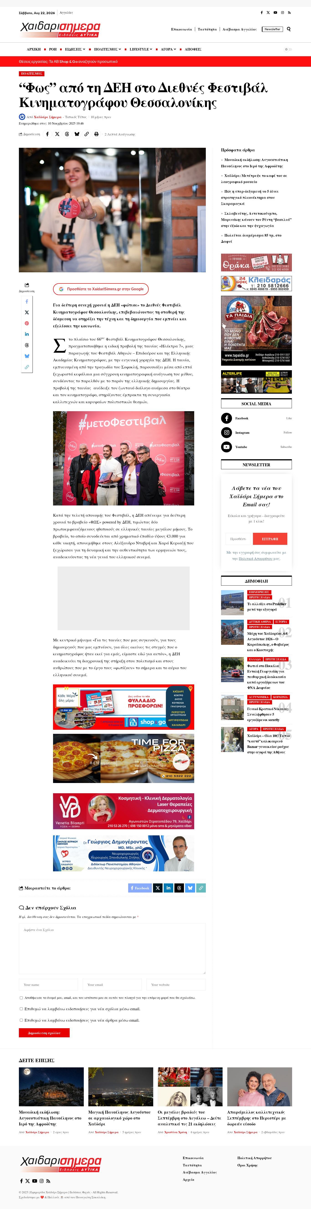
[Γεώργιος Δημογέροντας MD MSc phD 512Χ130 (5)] (123, 853)
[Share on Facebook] (47, 134)
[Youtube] (256, 446)
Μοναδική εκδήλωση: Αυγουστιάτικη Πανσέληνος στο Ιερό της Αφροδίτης (50, 1118)
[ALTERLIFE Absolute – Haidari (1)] (256, 381)
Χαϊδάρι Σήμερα (48, 116)
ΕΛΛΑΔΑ (255, 659)
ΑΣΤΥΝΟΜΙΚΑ (259, 697)
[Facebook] (262, 12)
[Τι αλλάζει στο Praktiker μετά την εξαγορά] (232, 602)
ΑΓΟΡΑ (253, 729)
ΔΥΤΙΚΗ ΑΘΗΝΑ (260, 622)
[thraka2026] (256, 262)
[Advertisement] (124, 598)
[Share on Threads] (66, 134)
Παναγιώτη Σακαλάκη (90, 1197)
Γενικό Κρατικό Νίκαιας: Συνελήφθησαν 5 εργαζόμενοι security (267, 714)
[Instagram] (282, 12)
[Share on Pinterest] (26, 323)
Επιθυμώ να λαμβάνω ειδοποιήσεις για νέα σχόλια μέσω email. (82, 1008)
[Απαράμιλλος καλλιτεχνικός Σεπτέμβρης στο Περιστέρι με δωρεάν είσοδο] (259, 1086)
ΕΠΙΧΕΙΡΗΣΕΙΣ (259, 592)
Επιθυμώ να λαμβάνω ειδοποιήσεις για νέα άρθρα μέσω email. (82, 1020)
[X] (268, 12)
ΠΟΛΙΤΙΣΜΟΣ (31, 73)
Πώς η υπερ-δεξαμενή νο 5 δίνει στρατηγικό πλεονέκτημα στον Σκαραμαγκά (250, 197)
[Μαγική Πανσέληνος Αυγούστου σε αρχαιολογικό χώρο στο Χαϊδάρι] (120, 1086)
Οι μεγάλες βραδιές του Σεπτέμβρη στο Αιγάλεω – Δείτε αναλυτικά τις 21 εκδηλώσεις (189, 1118)
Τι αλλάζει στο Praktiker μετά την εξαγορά (266, 606)
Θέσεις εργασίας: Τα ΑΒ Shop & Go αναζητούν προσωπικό (68, 61)
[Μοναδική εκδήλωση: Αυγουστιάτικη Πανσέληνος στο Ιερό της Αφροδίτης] (51, 1086)
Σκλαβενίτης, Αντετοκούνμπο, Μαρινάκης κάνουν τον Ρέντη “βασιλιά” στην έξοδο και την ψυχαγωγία (256, 219)
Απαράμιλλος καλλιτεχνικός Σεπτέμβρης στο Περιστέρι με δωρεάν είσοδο (256, 1118)
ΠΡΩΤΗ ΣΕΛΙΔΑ (259, 597)
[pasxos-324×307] (256, 330)
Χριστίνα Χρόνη (175, 1132)
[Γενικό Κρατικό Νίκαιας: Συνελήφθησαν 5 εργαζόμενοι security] (232, 707)
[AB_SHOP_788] (123, 706)
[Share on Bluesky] (76, 134)
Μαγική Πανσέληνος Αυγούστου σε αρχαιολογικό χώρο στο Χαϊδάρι (119, 1118)
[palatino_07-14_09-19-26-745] (123, 758)
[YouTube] (275, 12)
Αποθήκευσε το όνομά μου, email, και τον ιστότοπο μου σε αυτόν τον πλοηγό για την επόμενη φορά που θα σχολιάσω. (110, 997)
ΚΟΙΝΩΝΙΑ (280, 697)
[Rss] (289, 12)
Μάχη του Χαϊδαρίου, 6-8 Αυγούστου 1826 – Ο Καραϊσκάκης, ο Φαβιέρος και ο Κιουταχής (268, 641)
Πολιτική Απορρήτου (256, 558)
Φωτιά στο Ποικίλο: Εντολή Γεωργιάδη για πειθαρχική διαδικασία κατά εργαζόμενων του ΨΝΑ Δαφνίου (266, 676)
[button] (288, 29)
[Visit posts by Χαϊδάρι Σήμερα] (22, 117)
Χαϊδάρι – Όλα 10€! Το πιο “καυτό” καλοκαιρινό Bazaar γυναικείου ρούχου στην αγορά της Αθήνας (268, 744)
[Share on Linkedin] (26, 334)
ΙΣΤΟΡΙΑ (281, 622)
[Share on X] (57, 134)
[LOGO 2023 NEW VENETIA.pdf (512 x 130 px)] (123, 811)
